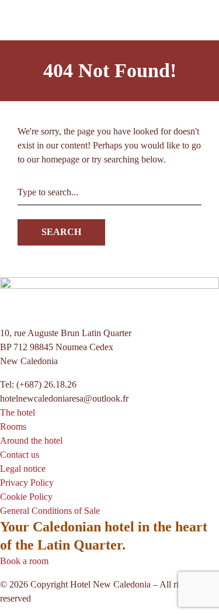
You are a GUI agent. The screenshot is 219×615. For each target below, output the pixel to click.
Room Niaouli (51, 113)
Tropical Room (53, 127)
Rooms (38, 56)
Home (11, 141)
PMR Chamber (53, 141)
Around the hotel (155, 141)
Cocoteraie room (55, 98)
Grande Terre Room (62, 84)
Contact (203, 141)
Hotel (112, 141)
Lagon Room (49, 70)
